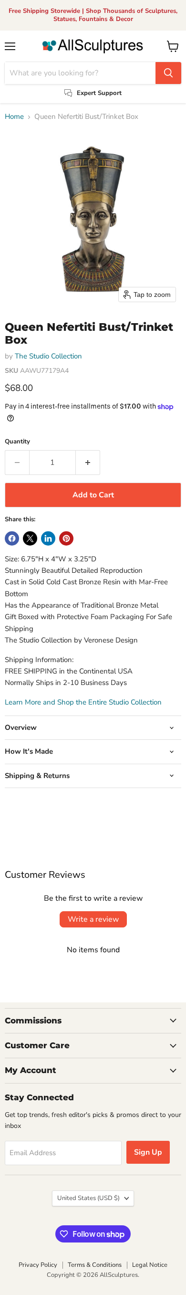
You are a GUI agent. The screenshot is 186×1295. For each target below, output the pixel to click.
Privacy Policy (38, 1265)
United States (88, 1198)
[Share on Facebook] (12, 538)
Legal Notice (149, 1265)
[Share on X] (30, 538)
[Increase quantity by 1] (88, 462)
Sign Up (148, 1152)
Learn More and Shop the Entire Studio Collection (83, 702)
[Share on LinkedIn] (48, 538)
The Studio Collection (48, 356)
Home (14, 117)
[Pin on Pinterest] (66, 538)
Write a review (93, 919)
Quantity (17, 441)
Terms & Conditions (95, 1265)
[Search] (168, 73)
